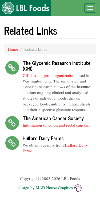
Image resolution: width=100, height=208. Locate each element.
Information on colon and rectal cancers (56, 125)
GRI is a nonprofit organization (48, 75)
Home (13, 49)
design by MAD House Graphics (45, 187)
